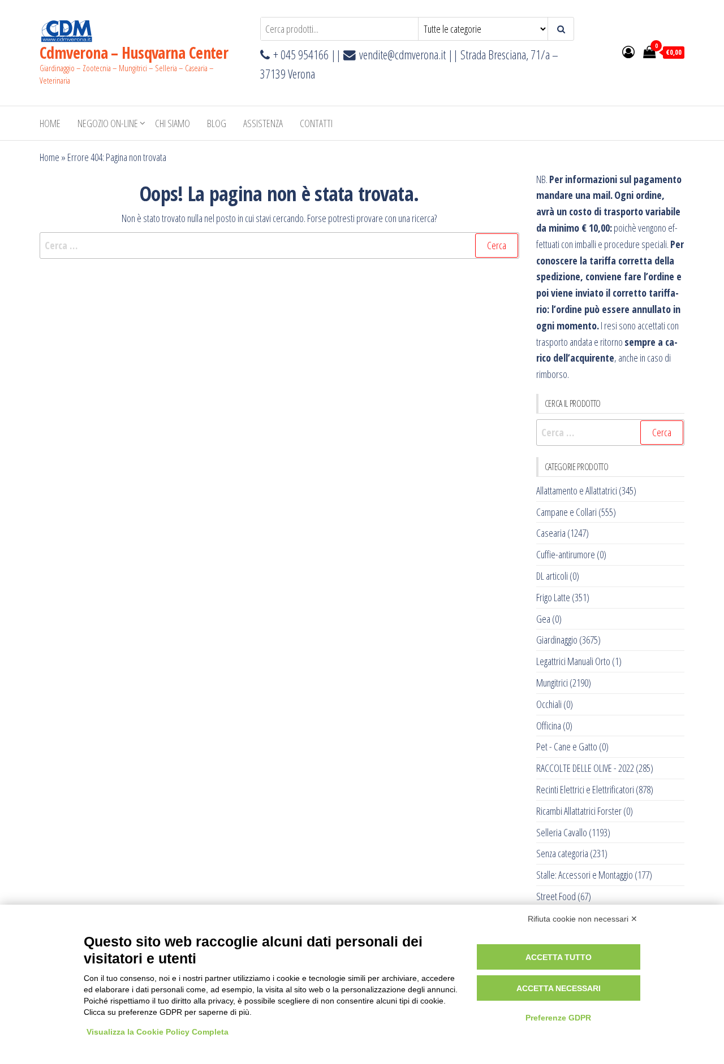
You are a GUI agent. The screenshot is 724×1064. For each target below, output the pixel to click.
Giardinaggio (557, 639)
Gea (543, 619)
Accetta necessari (558, 988)
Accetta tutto (558, 957)
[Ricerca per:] (279, 245)
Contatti (316, 123)
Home (50, 123)
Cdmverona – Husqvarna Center (134, 52)
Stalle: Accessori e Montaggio (584, 874)
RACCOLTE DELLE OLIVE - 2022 (585, 768)
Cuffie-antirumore (565, 554)
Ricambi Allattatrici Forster (579, 811)
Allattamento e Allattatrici (576, 490)
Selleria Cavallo (561, 832)
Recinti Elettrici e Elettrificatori (585, 789)
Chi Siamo (172, 123)
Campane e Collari (566, 512)
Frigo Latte (553, 597)
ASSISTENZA (263, 123)
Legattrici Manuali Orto (573, 661)
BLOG (216, 123)
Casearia (551, 533)
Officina (548, 725)
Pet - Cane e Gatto (566, 746)
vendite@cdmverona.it (402, 54)
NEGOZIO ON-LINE (107, 123)
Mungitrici (552, 682)
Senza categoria (562, 853)
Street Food (556, 896)
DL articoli (552, 576)
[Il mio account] (628, 51)
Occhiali (549, 704)
